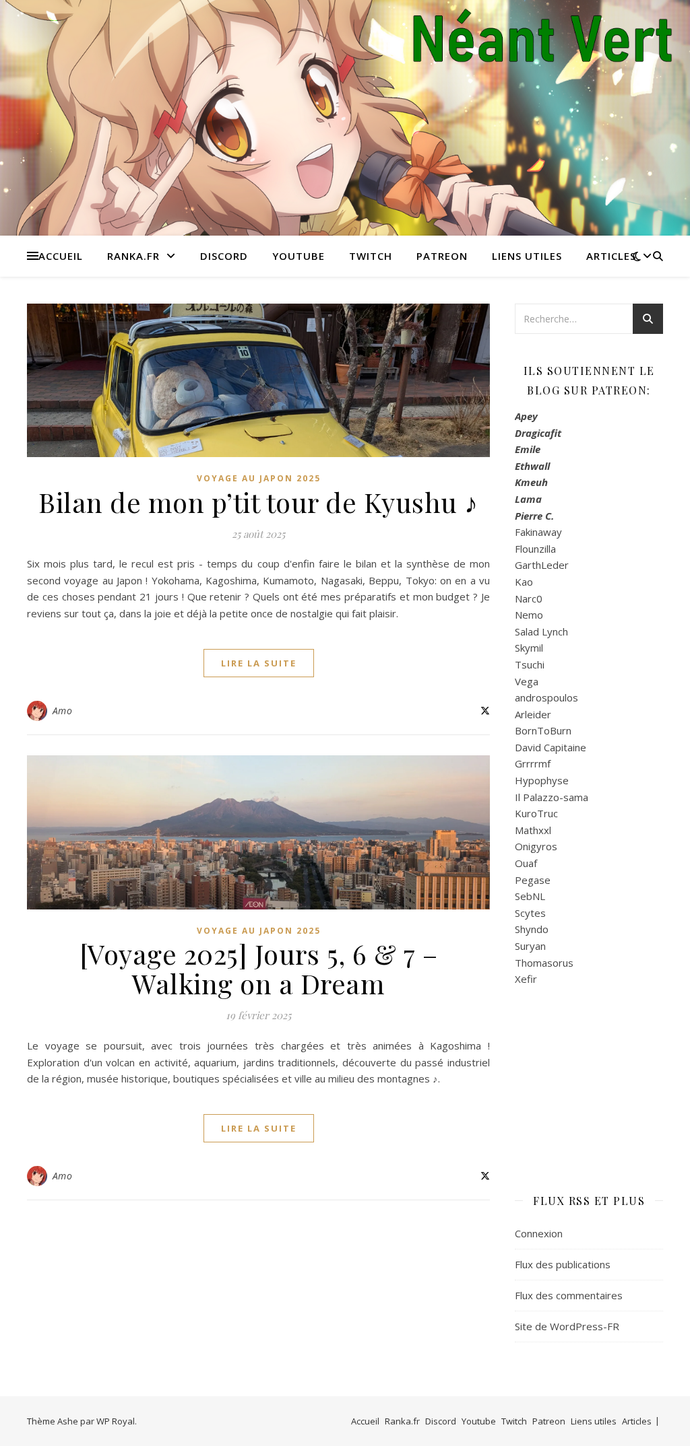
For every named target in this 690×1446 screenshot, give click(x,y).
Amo (63, 710)
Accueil (60, 256)
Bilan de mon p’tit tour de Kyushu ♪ (258, 502)
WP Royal (115, 1421)
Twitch (370, 256)
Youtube (298, 256)
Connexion (539, 1233)
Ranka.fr (133, 256)
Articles (611, 256)
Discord (224, 256)
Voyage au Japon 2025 (259, 478)
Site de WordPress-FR (567, 1326)
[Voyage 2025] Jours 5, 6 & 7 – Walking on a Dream (259, 968)
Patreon (442, 256)
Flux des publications (562, 1264)
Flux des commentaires (569, 1295)
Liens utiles (527, 256)
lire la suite (258, 663)
